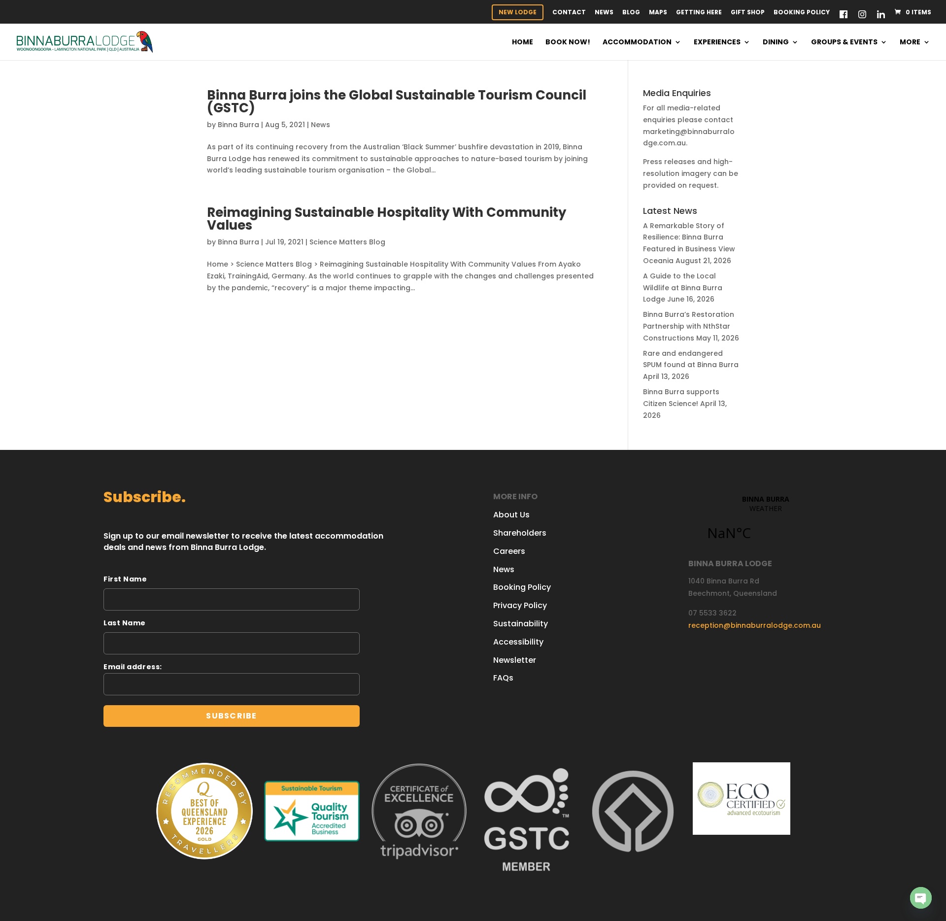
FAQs (503, 677)
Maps (658, 12)
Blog (631, 12)
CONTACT (569, 12)
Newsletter (514, 660)
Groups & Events (844, 42)
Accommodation (637, 42)
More (910, 42)
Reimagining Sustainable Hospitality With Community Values (386, 219)
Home (522, 42)
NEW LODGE (518, 12)
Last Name (124, 623)
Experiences (717, 42)
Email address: (132, 667)
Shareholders (519, 533)
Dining (776, 42)
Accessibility (518, 642)
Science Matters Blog (347, 242)
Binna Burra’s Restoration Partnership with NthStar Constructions (688, 326)
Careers (509, 551)
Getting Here (699, 12)
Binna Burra (238, 125)
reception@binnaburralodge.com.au (754, 625)
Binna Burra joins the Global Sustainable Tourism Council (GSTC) (396, 101)
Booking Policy (802, 12)
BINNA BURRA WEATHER (765, 523)
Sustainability (520, 623)
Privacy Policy (520, 605)
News (604, 12)
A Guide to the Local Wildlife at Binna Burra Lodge (682, 288)
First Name (125, 579)
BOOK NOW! (567, 42)
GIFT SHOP (748, 12)
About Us (511, 514)
